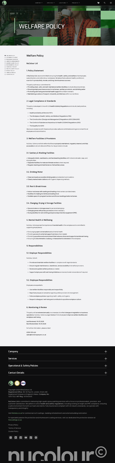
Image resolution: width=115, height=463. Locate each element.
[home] (4, 3)
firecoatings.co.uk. (15, 420)
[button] (39, 3)
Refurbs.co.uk (17, 413)
